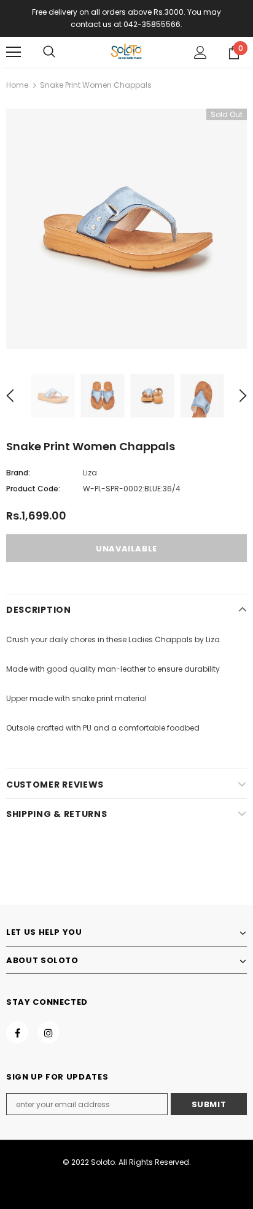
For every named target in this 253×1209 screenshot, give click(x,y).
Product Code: (33, 488)
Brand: (18, 472)
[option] (126, 229)
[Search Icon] (49, 52)
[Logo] (126, 51)
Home (17, 85)
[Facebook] (17, 1032)
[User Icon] (200, 52)
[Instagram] (48, 1032)
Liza (90, 472)
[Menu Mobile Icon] (13, 52)
